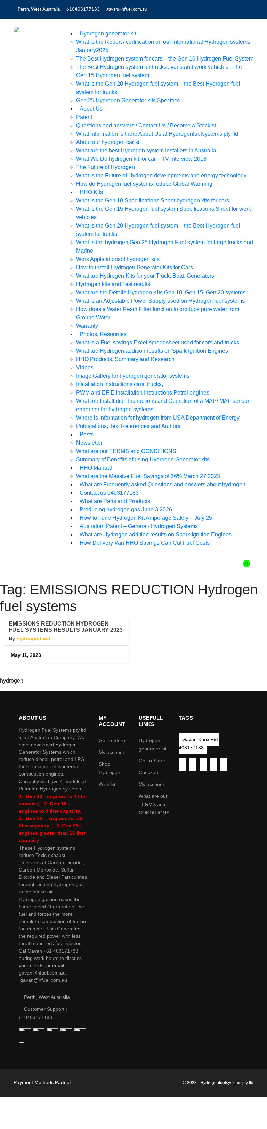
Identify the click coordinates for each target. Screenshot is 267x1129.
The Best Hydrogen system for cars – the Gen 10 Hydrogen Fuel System (164, 59)
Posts (87, 434)
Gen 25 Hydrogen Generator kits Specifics (128, 100)
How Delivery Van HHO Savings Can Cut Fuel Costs (145, 543)
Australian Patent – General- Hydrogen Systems (139, 526)
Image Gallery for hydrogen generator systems (132, 376)
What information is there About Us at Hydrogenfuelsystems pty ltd (157, 134)
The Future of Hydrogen (105, 167)
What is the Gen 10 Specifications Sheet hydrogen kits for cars (152, 201)
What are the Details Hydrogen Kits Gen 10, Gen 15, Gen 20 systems (160, 292)
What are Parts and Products (115, 501)
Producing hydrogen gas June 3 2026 (126, 509)
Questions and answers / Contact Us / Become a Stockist (146, 125)
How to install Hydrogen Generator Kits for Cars (134, 267)
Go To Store (112, 740)
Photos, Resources (103, 334)
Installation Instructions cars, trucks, (119, 384)
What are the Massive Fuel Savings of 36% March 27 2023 (148, 476)
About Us (91, 109)
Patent (84, 117)
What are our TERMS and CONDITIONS (126, 451)
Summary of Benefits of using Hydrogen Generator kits (143, 459)
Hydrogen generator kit (108, 34)
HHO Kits (91, 192)
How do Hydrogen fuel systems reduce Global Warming (144, 184)
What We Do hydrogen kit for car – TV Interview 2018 (141, 159)
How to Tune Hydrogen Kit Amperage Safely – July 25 (146, 518)
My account (111, 752)
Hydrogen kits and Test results (113, 284)
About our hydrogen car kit (108, 142)
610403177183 (83, 9)
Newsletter (89, 443)
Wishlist (107, 784)
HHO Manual (96, 468)
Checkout (149, 772)
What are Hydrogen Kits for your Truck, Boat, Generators (145, 276)
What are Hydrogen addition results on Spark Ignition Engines (152, 351)
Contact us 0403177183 (109, 493)
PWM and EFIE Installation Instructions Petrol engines (142, 393)
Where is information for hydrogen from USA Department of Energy (158, 418)
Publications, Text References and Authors (128, 426)
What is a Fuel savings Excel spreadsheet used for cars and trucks (157, 342)
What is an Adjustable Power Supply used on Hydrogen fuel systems (160, 301)
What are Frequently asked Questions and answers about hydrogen (162, 484)
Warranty (87, 326)
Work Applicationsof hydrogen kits (118, 259)
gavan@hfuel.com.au (126, 9)
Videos (85, 368)
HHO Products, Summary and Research (125, 359)
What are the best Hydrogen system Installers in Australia (146, 150)
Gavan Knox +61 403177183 (199, 743)
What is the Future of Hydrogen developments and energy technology (161, 175)
